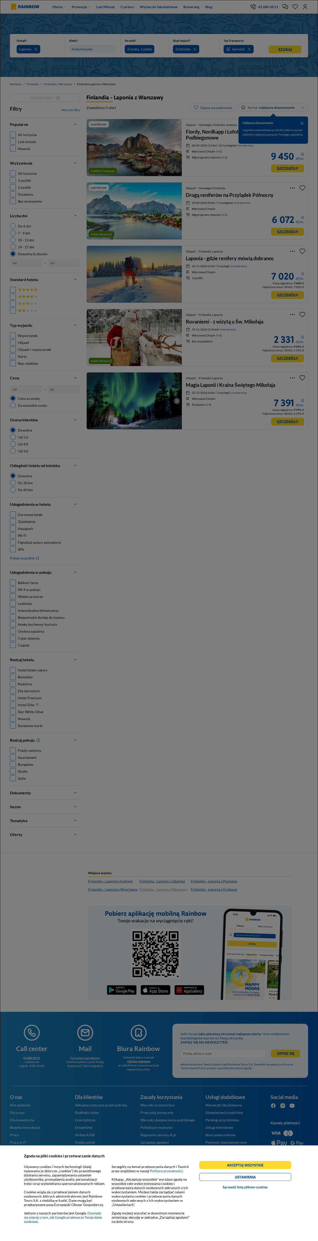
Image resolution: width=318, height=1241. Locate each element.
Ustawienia (254, 1178)
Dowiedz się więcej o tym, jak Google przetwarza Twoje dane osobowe (63, 1217)
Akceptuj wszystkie (247, 1166)
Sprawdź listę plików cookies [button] (245, 1187)
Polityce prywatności (166, 1171)
